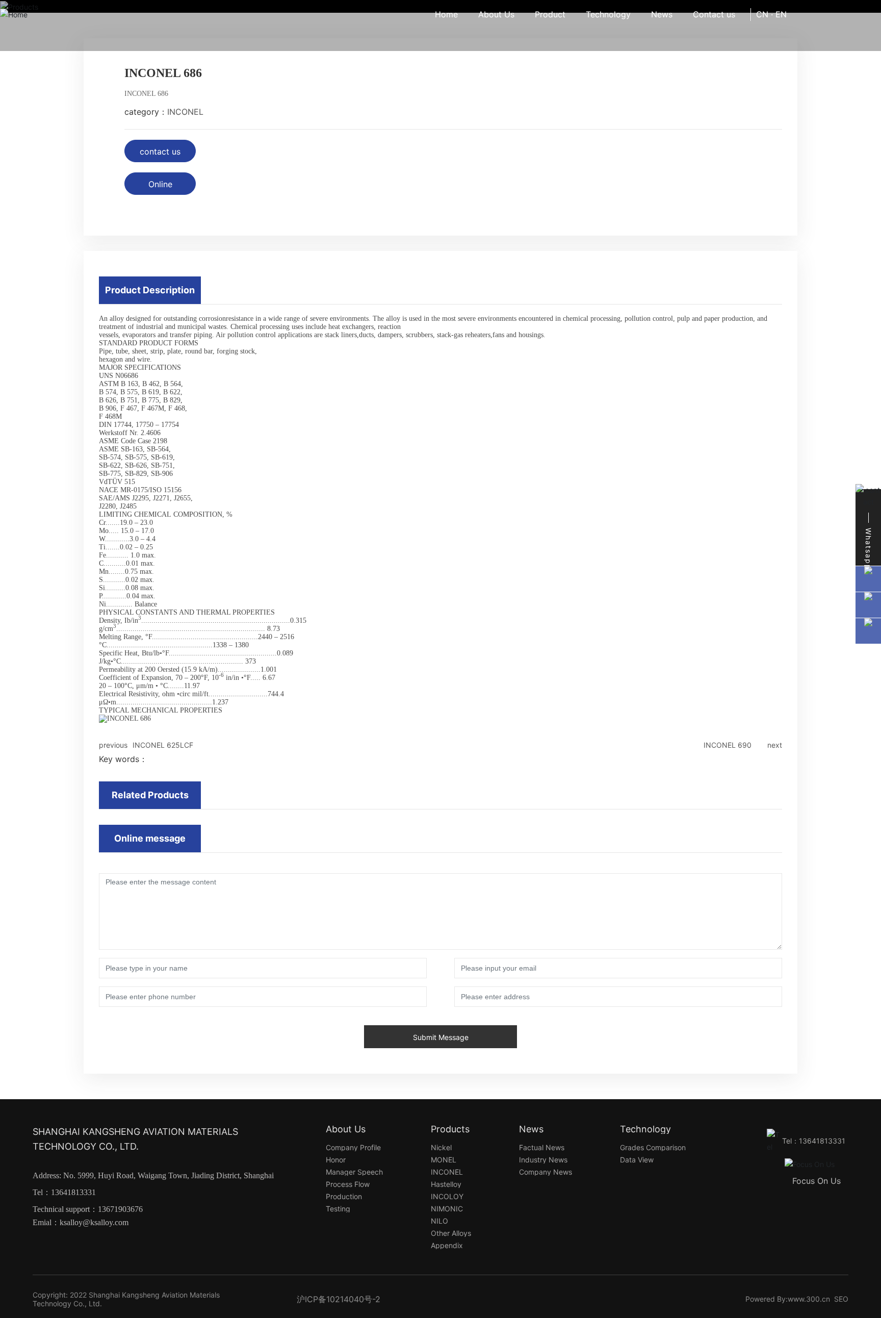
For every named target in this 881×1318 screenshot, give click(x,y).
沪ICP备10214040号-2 (338, 1299)
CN (762, 14)
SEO (841, 1299)
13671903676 (120, 1209)
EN (781, 14)
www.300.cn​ (809, 1299)
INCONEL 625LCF (163, 745)
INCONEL (185, 112)
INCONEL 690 (728, 745)
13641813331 (73, 1192)
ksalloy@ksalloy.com (94, 1222)
